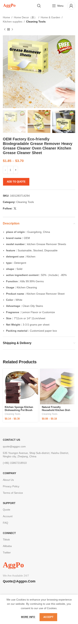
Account (7, 516)
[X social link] (14, 208)
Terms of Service (13, 492)
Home (6, 17)
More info (28, 617)
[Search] (39, 6)
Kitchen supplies (12, 21)
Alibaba (7, 546)
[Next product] (12, 29)
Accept (48, 617)
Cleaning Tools (36, 21)
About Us (8, 479)
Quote (6, 509)
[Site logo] (9, 5)
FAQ (5, 522)
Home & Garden (50, 17)
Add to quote (16, 181)
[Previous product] (5, 29)
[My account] (71, 6)
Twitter (7, 552)
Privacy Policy (11, 486)
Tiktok (6, 539)
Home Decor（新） (25, 17)
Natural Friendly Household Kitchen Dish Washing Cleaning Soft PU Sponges (57, 411)
